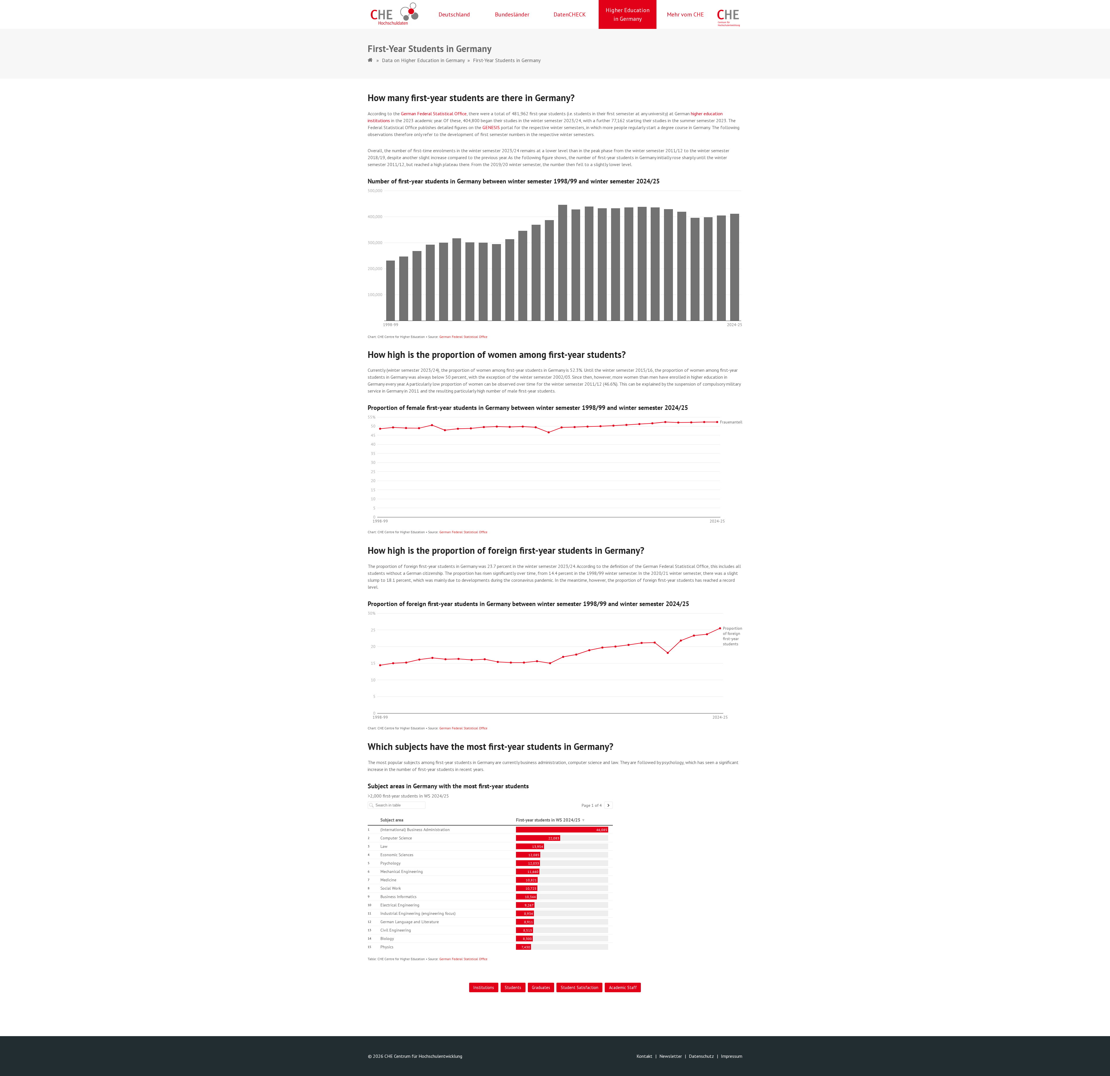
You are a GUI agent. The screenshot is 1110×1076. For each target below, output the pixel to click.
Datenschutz (701, 1056)
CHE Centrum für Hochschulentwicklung (423, 1056)
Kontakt (644, 1056)
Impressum (731, 1056)
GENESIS (491, 127)
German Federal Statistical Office (434, 113)
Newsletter (670, 1056)
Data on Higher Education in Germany (423, 60)
